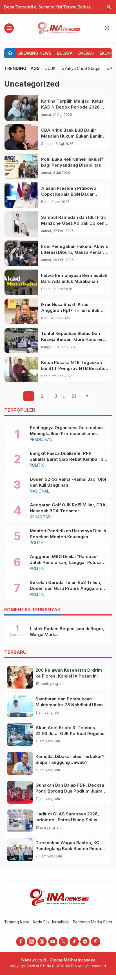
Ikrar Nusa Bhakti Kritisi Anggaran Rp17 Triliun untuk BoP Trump (70, 310)
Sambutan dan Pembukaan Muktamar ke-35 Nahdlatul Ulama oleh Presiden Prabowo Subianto (70, 704)
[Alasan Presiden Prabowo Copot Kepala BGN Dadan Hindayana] (21, 195)
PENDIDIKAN (41, 440)
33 (73, 396)
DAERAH (86, 53)
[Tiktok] (74, 941)
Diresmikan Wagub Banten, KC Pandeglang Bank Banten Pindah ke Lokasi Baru (69, 848)
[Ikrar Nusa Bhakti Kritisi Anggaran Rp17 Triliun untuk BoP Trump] (21, 311)
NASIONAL (39, 491)
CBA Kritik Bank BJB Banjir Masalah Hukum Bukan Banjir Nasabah (71, 136)
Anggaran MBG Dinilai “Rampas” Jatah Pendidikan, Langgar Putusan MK (67, 562)
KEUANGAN (40, 517)
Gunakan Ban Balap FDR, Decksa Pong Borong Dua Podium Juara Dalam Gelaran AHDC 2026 (69, 791)
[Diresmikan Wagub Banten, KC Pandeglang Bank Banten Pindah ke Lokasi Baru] (20, 849)
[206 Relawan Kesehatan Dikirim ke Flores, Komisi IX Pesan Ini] (20, 677)
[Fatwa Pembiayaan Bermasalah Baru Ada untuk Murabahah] (21, 282)
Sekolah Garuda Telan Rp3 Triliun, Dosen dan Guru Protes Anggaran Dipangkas (65, 588)
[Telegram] (85, 941)
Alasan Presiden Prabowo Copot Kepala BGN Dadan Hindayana (68, 194)
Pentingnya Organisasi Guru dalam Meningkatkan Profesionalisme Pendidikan (66, 433)
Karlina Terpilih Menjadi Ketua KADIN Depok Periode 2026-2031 (72, 107)
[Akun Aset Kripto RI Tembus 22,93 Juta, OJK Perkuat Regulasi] (20, 734)
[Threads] (42, 941)
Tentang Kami (16, 922)
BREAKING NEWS (34, 53)
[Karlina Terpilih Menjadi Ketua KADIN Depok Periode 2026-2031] (21, 108)
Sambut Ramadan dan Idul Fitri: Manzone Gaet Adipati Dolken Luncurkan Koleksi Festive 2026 (74, 223)
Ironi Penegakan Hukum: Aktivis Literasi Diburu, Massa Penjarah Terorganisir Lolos (74, 252)
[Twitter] (63, 941)
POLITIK (37, 465)
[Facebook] (20, 941)
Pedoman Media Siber (92, 922)
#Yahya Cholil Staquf (81, 68)
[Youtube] (52, 941)
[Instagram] (31, 941)
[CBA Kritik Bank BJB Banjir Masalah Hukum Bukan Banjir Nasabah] (21, 137)
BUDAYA (64, 53)
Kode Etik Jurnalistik (51, 922)
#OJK (50, 68)
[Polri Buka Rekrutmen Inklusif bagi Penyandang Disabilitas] (21, 166)
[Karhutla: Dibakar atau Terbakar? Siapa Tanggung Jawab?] (20, 763)
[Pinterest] (95, 941)
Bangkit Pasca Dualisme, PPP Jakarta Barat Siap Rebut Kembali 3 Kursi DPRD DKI (66, 459)
